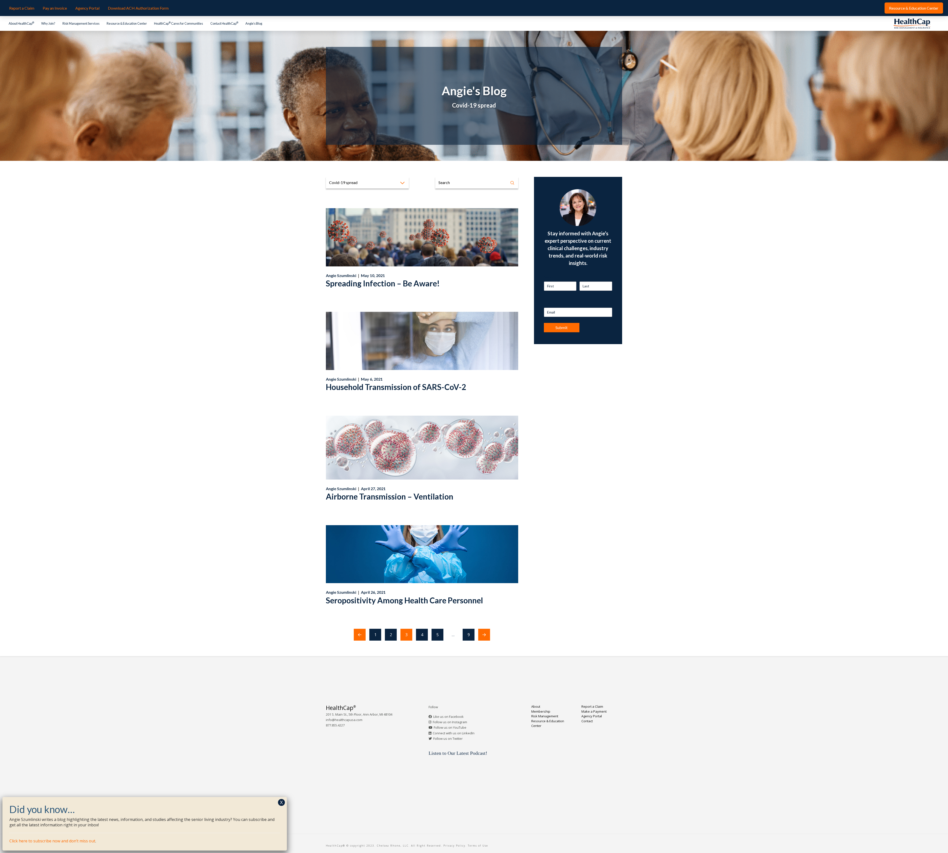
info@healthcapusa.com (344, 720)
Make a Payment (594, 711)
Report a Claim (592, 706)
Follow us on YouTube (450, 727)
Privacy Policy (454, 845)
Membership (540, 711)
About (535, 706)
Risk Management (544, 716)
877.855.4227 (335, 725)
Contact (587, 721)
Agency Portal (591, 716)
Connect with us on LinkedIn (453, 733)
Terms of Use (478, 845)
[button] (367, 182)
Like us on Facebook (448, 716)
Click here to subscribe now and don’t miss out (52, 841)
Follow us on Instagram (450, 722)
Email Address (555, 303)
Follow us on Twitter (448, 738)
